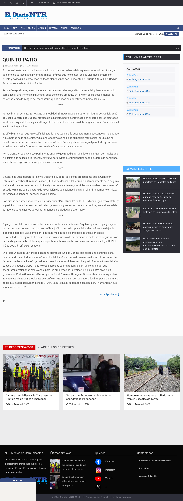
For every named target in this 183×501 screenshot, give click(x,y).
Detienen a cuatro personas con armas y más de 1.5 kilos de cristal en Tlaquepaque (159, 197)
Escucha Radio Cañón (14, 34)
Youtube (109, 478)
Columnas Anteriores (143, 57)
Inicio (7, 28)
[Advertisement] (126, 15)
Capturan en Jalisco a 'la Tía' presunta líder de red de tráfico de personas (73, 465)
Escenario (76, 28)
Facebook (110, 461)
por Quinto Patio (11, 66)
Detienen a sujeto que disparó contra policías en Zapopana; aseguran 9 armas (158, 227)
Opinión (42, 28)
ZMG (15, 28)
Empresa (53, 28)
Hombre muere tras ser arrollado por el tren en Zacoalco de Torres (57, 47)
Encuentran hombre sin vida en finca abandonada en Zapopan (74, 481)
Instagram (110, 470)
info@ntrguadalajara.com (67, 3)
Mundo (31, 28)
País (23, 28)
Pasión (64, 28)
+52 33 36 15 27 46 (39, 3)
